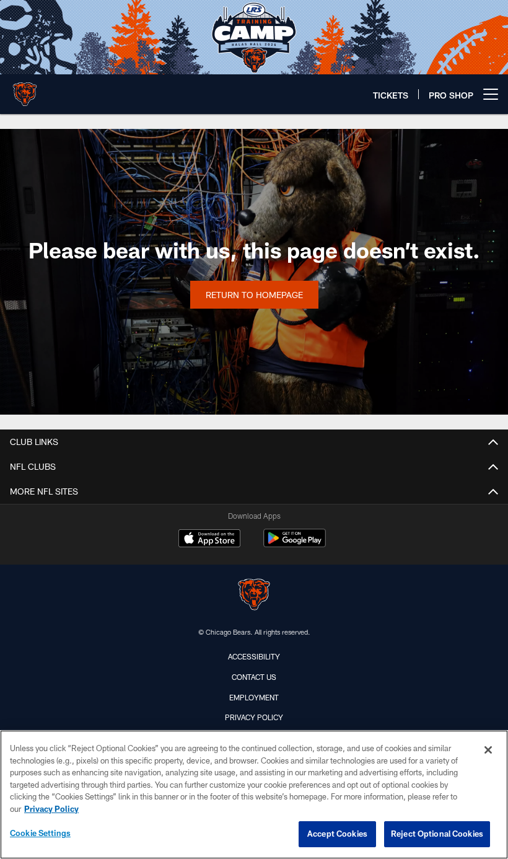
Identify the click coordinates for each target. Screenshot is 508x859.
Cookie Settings (40, 833)
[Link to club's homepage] (25, 89)
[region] (254, 794)
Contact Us (254, 676)
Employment (254, 697)
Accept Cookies (337, 834)
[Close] (488, 750)
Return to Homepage (254, 294)
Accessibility (254, 656)
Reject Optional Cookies (437, 834)
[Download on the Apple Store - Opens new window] (209, 539)
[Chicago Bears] (254, 596)
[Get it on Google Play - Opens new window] (294, 544)
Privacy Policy (254, 717)
